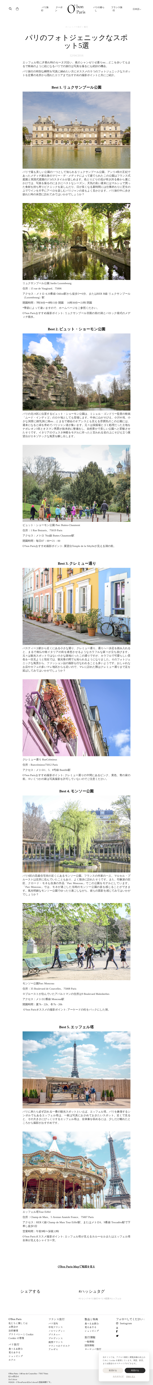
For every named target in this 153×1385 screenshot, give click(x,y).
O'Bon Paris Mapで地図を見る (76, 1266)
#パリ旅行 (93, 1298)
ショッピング (16, 1356)
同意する (135, 1370)
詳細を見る (130, 1376)
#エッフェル (115, 1298)
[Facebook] (118, 1331)
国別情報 (89, 1345)
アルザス (53, 1349)
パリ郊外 (53, 1323)
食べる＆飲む (16, 1348)
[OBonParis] (76, 9)
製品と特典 (91, 1319)
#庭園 (106, 1298)
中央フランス (55, 1327)
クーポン (58, 9)
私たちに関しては (18, 1323)
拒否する (113, 1370)
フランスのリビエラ (59, 1346)
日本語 (136, 9)
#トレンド (83, 1298)
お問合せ (13, 1327)
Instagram (126, 1323)
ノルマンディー (56, 1331)
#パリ (101, 1298)
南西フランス (55, 1342)
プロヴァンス (55, 1338)
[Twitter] (118, 1335)
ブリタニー (54, 1334)
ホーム (68, 26)
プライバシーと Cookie (21, 1334)
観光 (86, 26)
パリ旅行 (45, 9)
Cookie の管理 (16, 1338)
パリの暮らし (98, 9)
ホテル (12, 1360)
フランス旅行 (116, 9)
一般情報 (89, 1341)
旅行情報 (90, 1337)
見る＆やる (14, 1352)
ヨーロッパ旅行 (93, 1349)
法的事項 (13, 1330)
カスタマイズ (118, 1376)
